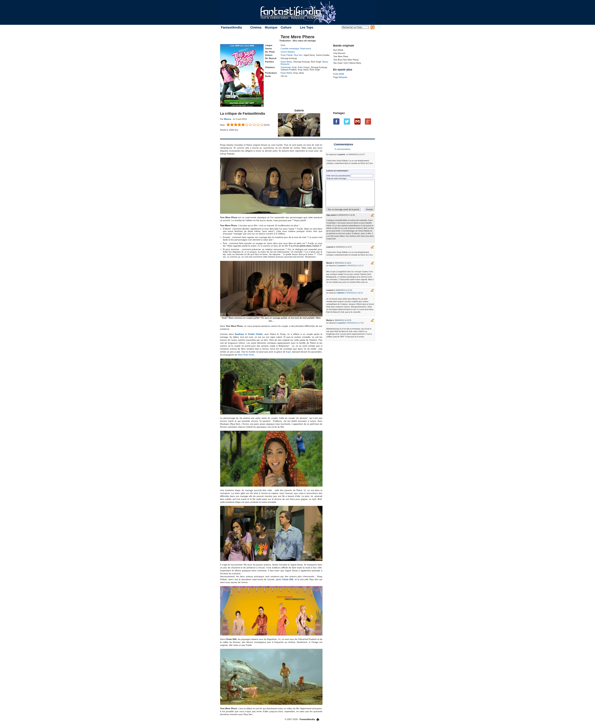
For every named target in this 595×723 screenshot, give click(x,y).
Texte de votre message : (336, 178)
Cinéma (255, 27)
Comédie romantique (290, 48)
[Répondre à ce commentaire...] (372, 215)
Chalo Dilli (287, 579)
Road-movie (305, 48)
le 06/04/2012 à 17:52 (351, 323)
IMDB (341, 74)
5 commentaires (342, 149)
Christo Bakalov (288, 52)
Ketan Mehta (286, 62)
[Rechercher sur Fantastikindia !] (372, 27)
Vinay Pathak (287, 55)
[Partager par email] (357, 121)
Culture (286, 27)
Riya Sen (298, 55)
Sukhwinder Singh (289, 67)
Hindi (283, 45)
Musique (271, 27)
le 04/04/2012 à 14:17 (351, 266)
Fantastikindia (231, 27)
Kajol (288, 351)
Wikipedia (343, 77)
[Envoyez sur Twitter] (347, 121)
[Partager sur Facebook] (336, 121)
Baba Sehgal (303, 67)
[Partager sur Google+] (368, 121)
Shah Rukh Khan (246, 354)
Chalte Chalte (255, 334)
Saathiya (239, 334)
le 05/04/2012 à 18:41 (350, 293)
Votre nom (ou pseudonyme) (338, 176)
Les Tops (306, 27)
